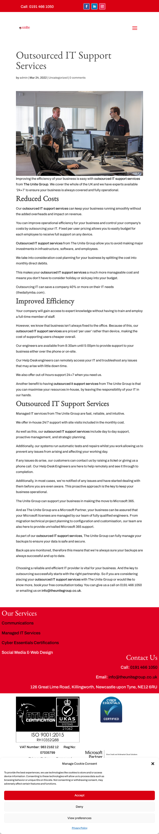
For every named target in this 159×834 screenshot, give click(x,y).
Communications (18, 623)
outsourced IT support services (117, 178)
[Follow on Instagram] (102, 6)
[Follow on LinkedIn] (94, 6)
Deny (79, 806)
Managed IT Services (21, 633)
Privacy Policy (79, 828)
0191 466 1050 (41, 7)
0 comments (78, 77)
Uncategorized (58, 77)
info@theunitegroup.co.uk (61, 590)
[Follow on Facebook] (86, 6)
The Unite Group (36, 184)
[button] (153, 764)
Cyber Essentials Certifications (30, 642)
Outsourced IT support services (39, 243)
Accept (79, 795)
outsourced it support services (76, 383)
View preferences (79, 818)
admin (24, 77)
